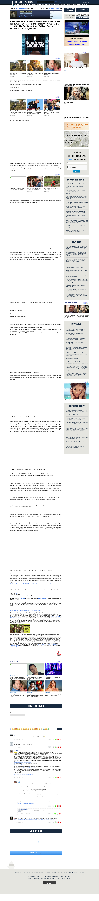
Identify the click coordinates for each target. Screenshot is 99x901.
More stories (29, 16)
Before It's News (24, 2)
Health (26, 4)
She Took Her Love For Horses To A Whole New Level (76, 118)
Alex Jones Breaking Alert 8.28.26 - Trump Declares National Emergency (76, 231)
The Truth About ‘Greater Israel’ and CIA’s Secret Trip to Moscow (75, 343)
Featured (17, 4)
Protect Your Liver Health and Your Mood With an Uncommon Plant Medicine (77, 438)
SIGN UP (70, 159)
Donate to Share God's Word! (76, 44)
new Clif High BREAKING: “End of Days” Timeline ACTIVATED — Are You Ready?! (76, 212)
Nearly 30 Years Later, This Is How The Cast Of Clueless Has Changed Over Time (35, 695)
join (17, 593)
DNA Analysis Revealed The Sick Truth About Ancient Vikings (76, 101)
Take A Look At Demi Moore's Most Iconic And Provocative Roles (76, 85)
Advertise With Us (24, 872)
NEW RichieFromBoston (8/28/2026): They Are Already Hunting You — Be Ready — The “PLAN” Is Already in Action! (76, 260)
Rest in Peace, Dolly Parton (72, 414)
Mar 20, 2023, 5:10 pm (18, 747)
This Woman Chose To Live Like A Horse (51, 189)
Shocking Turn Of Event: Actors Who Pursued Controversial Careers (18, 695)
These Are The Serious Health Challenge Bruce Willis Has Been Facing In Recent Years (76, 68)
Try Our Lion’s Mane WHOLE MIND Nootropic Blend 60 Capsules (25, 610)
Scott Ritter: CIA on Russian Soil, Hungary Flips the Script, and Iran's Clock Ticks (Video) (77, 362)
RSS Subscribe (73, 872)
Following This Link (16, 646)
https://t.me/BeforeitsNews (72, 142)
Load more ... (35, 853)
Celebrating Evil (69, 450)
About (17, 872)
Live (61, 4)
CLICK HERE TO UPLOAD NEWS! (83, 17)
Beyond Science (32, 4)
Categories (84, 4)
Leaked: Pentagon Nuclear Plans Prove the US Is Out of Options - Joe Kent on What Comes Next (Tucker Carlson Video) (76, 266)
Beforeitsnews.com (21, 8)
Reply (50, 739)
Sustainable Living (49, 4)
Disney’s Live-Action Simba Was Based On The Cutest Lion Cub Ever (18, 112)
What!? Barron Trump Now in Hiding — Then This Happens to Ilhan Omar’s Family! (76, 226)
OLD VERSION (83, 10)
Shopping (79, 4)
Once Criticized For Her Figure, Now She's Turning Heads (53, 695)
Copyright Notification (62, 872)
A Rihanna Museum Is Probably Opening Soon (74, 399)
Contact (36, 872)
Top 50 (68, 4)
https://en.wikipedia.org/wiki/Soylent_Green (26, 803)
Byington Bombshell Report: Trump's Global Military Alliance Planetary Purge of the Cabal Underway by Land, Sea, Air (76, 374)
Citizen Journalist (42, 598)
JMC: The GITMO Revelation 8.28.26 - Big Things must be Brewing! (76, 275)
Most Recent (73, 4)
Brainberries (12, 115)
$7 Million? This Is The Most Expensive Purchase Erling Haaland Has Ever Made (34, 112)
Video (64, 4)
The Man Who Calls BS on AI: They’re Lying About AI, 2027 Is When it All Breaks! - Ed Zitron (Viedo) (76, 348)
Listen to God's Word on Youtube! (77, 41)
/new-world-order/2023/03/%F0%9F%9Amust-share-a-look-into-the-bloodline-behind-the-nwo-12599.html (34, 819)
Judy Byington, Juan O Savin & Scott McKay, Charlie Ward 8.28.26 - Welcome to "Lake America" (76, 192)
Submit (77, 171)
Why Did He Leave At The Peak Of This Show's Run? (69, 316)
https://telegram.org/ (83, 138)
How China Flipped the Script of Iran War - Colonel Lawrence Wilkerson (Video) (76, 339)
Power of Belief (40, 4)
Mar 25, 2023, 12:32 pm (18, 822)
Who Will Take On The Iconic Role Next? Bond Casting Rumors (34, 678)
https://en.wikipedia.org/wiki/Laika (29, 767)
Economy (22, 4)
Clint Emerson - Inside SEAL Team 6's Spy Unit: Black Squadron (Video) (76, 290)
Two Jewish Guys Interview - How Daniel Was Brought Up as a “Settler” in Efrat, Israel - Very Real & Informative (77, 424)
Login (83, 2)
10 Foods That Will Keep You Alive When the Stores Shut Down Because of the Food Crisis (77, 411)
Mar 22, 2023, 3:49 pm (25, 813)
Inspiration (56, 4)
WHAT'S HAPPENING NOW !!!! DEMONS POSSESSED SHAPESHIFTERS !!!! (76, 207)
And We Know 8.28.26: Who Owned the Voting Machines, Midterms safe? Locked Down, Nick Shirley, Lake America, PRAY (77, 221)
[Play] (76, 28)
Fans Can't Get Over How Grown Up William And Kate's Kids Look (51, 112)
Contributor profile (22, 16)
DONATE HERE (69, 10)
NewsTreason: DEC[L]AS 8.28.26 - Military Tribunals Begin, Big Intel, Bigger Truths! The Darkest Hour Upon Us (76, 295)
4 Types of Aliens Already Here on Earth (75, 434)
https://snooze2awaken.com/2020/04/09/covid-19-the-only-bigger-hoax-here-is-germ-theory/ (31, 583)
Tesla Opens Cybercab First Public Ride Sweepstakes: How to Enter (75, 447)
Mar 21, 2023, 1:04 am (22, 805)
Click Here (22, 598)
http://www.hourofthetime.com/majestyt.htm (22, 762)
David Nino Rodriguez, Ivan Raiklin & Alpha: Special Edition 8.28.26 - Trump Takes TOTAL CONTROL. (76, 197)
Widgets (81, 872)
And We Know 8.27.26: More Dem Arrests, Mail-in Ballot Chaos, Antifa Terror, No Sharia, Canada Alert (76, 354)
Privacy (42, 872)
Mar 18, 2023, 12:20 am (18, 739)
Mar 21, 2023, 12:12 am (18, 777)
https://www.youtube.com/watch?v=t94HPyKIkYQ (23, 774)
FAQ (32, 872)
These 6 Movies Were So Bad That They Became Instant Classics (17, 190)
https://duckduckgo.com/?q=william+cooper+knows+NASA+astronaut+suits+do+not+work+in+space (37, 787)
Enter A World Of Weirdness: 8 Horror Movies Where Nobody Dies (17, 678)
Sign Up (87, 2)
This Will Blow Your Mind (72, 358)
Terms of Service (50, 872)
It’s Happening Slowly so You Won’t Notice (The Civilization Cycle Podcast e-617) (76, 419)
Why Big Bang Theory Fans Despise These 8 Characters (34, 189)
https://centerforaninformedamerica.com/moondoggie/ (24, 764)
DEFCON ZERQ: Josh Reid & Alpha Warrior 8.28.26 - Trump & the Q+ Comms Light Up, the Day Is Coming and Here (77, 281)
